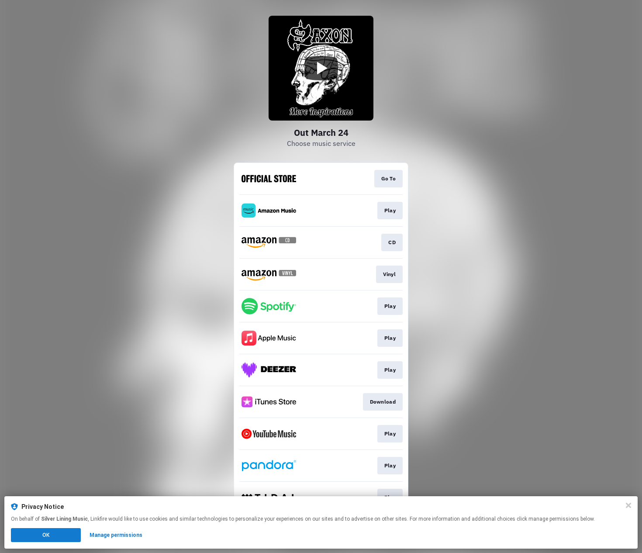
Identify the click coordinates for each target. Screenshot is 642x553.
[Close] (628, 505)
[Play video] (321, 68)
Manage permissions (116, 535)
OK (45, 535)
